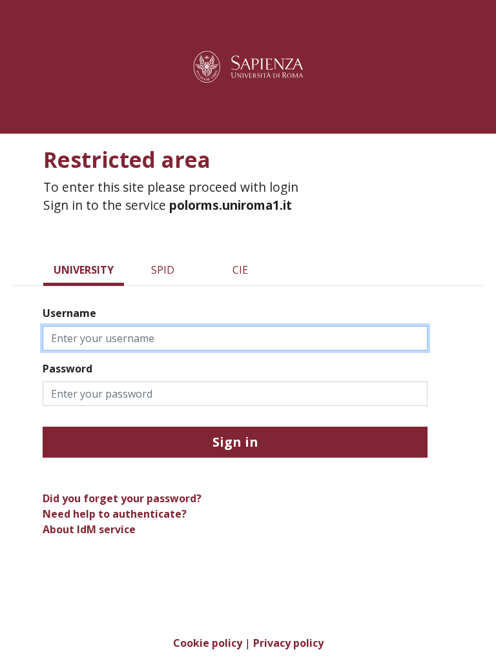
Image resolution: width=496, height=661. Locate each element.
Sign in (235, 442)
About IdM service (89, 529)
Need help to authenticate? (115, 514)
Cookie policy (207, 643)
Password (67, 368)
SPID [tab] (162, 270)
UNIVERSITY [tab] (84, 270)
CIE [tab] (240, 270)
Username (69, 313)
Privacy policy (288, 643)
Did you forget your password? (122, 498)
